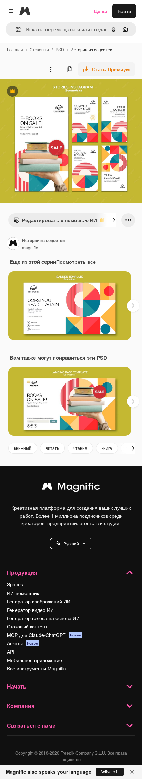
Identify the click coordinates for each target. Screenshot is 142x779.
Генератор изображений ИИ (38, 601)
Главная (15, 49)
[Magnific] (71, 488)
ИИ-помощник (23, 592)
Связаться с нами (31, 725)
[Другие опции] (51, 69)
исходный (46, 92)
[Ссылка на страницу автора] (13, 244)
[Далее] (114, 220)
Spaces (15, 584)
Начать (17, 686)
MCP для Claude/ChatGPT (44, 634)
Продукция (22, 572)
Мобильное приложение (34, 660)
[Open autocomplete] (15, 29)
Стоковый (39, 49)
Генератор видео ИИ (30, 609)
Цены (100, 11)
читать (52, 448)
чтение (80, 448)
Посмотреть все (76, 261)
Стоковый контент (27, 626)
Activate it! (109, 772)
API (10, 651)
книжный (22, 448)
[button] (71, 543)
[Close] (132, 772)
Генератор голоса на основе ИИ (43, 618)
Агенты (22, 643)
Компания (20, 706)
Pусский (71, 544)
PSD (59, 49)
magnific (30, 247)
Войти (124, 11)
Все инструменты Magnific (36, 668)
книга (107, 448)
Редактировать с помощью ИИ (55, 222)
